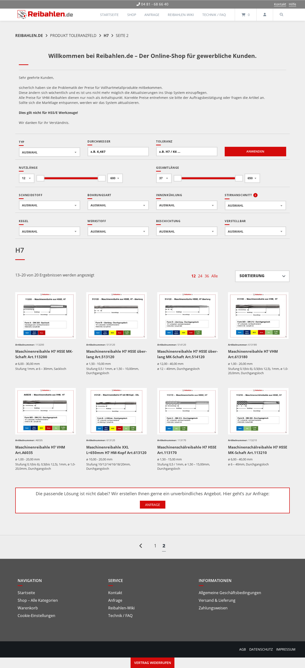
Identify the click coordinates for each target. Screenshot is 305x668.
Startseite (109, 14)
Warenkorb (28, 608)
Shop (131, 14)
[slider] (40, 178)
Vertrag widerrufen (152, 662)
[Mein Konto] (265, 15)
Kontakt (280, 4)
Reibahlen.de (29, 35)
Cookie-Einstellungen (36, 615)
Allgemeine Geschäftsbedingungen (230, 592)
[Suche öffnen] (281, 15)
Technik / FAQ (214, 14)
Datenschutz (261, 649)
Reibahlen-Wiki (181, 14)
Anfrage (151, 14)
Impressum (285, 649)
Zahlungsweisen (213, 608)
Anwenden (255, 151)
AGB (242, 649)
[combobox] (49, 152)
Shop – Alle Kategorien (38, 600)
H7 (106, 35)
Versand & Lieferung (217, 600)
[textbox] (49, 152)
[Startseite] (45, 15)
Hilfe (292, 4)
